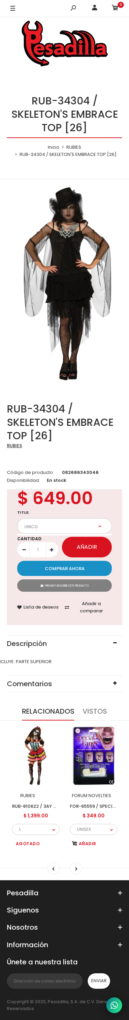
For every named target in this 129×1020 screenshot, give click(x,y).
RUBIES (14, 445)
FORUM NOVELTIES (91, 795)
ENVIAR (99, 980)
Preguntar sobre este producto (67, 586)
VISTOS (95, 711)
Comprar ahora (65, 568)
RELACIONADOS (48, 711)
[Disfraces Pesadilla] (65, 45)
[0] (115, 8)
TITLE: (23, 512)
